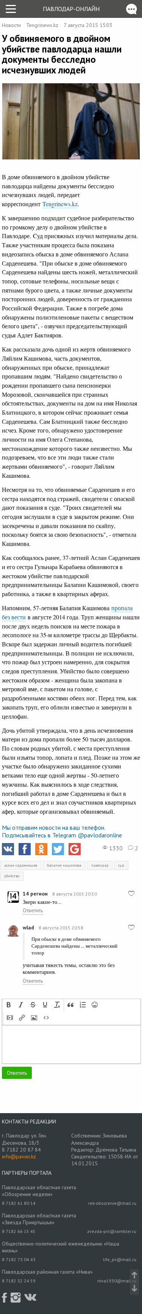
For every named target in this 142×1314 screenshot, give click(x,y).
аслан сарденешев (20, 865)
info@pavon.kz (19, 1156)
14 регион (35, 893)
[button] (8, 1005)
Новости (11, 25)
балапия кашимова (64, 865)
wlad (28, 927)
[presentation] (8, 1005)
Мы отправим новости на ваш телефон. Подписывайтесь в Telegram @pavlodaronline (62, 831)
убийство (11, 875)
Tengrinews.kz (42, 25)
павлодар (99, 865)
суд (121, 865)
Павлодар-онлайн (71, 9)
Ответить (33, 910)
